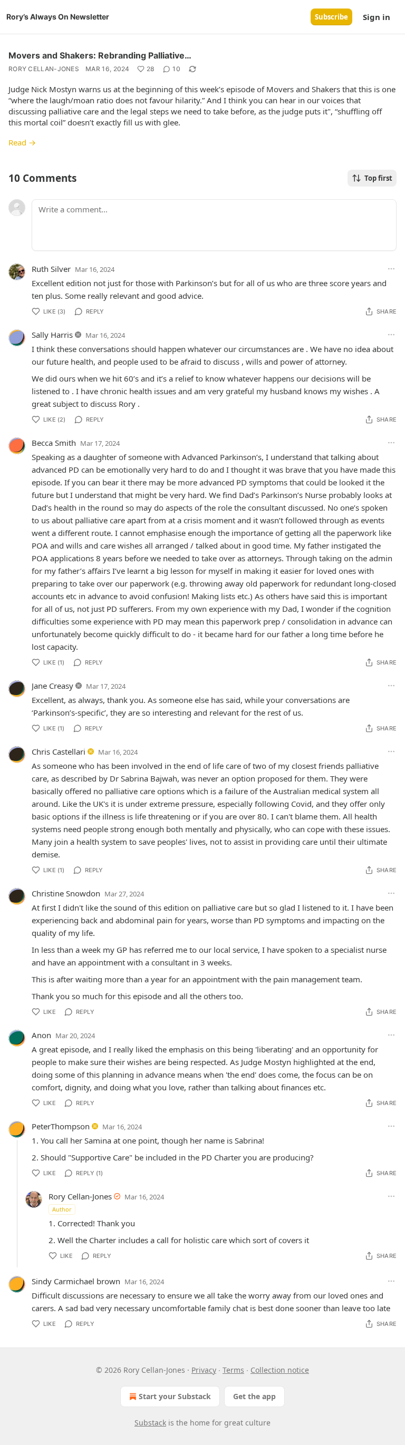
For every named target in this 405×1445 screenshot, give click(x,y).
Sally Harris (52, 334)
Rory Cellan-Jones (43, 69)
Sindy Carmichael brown (76, 1281)
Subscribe (331, 17)
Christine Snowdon (66, 893)
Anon (41, 1035)
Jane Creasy (52, 685)
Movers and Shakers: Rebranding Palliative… (99, 55)
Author (62, 1209)
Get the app (254, 1396)
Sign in (376, 17)
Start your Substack (175, 1396)
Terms (233, 1370)
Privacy (203, 1370)
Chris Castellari (58, 751)
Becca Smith (54, 442)
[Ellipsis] (391, 268)
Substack (150, 1423)
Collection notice (279, 1370)
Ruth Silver (51, 268)
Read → (22, 142)
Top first (378, 178)
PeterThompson (61, 1126)
